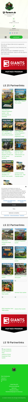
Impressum (22, 215)
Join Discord (16, 37)
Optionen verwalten (14, 213)
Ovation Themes (14, 399)
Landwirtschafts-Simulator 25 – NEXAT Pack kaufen (7, 174)
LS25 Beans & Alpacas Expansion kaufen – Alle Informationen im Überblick (7, 113)
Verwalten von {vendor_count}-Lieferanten (9, 201)
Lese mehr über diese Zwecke (22, 201)
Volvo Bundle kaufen (7, 259)
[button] (26, 186)
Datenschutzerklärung (14, 215)
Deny (14, 208)
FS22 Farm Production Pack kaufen (6, 242)
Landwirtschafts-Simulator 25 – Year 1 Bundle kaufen (20, 174)
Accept (14, 204)
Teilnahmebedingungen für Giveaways (14, 391)
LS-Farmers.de (9, 12)
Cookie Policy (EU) (14, 384)
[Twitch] (1, 381)
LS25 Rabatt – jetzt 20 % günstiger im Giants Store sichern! (7, 133)
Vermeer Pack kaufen (20, 292)
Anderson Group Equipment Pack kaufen (6, 356)
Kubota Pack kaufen (20, 309)
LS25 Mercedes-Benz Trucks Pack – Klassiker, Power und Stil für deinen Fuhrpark (7, 154)
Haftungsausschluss (14, 390)
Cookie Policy (6, 215)
